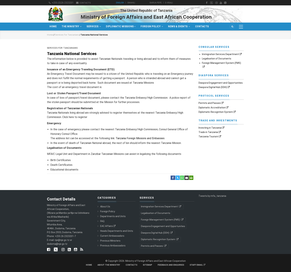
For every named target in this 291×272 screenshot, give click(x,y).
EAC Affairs (106, 226)
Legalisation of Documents (216, 58)
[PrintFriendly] (191, 178)
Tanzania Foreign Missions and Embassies (140, 138)
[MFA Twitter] (211, 2)
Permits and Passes (210, 103)
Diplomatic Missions (120, 26)
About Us (105, 206)
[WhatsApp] (182, 178)
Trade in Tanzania (208, 132)
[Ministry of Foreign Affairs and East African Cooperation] (55, 6)
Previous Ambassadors (112, 245)
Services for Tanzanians (67, 34)
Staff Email (196, 265)
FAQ (102, 221)
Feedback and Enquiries (171, 265)
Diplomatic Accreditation (212, 107)
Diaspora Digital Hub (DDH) (213, 87)
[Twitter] (177, 177)
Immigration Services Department (220, 54)
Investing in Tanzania (210, 127)
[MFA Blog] (225, 2)
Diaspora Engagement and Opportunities (221, 82)
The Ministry (71, 26)
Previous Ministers (110, 240)
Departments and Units (113, 216)
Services (93, 26)
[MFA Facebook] (206, 2)
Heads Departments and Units (116, 231)
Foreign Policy (151, 26)
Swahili (131, 3)
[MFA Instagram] (216, 2)
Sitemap (147, 265)
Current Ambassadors (112, 235)
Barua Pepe (156, 3)
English (120, 3)
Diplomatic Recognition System (216, 112)
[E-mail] (186, 178)
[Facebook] (173, 178)
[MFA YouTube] (75, 250)
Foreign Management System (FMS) (161, 219)
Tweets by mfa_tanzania (212, 196)
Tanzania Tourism (208, 136)
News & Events (178, 26)
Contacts (85, 3)
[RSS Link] (81, 250)
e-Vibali (169, 3)
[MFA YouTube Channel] (221, 2)
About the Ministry (109, 265)
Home (53, 26)
